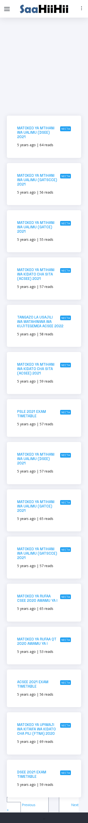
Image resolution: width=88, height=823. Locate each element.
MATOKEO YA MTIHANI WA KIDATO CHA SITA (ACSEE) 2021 (36, 274)
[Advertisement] (44, 68)
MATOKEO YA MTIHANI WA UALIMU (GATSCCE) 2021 (37, 180)
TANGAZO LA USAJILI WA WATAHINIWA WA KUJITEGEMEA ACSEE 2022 (40, 321)
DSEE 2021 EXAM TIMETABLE (31, 774)
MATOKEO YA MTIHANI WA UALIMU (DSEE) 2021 (36, 132)
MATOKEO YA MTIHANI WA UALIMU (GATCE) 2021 (36, 227)
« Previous (27, 804)
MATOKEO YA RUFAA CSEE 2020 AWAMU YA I (37, 598)
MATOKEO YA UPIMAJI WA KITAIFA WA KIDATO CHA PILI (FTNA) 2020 (36, 729)
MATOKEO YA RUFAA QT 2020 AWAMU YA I (36, 641)
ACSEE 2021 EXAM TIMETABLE (32, 684)
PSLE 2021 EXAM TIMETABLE (31, 413)
